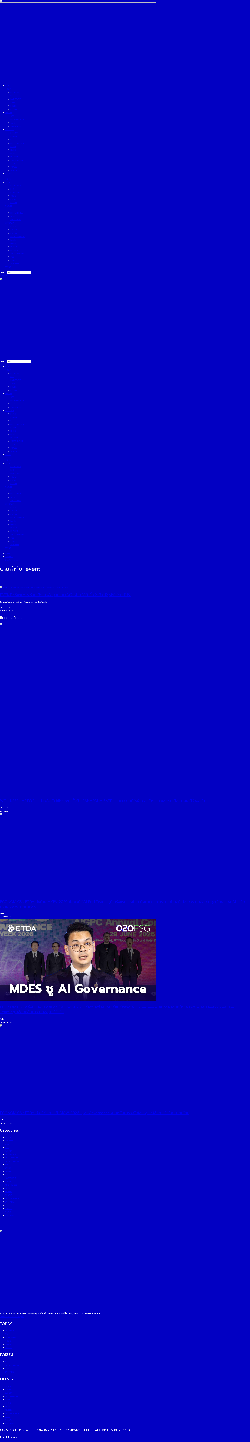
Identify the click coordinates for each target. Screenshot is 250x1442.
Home (7, 553)
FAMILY (13, 146)
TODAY (8, 89)
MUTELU (14, 156)
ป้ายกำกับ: (12, 560)
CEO (12, 116)
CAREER (13, 136)
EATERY (13, 140)
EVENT (8, 173)
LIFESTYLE (9, 129)
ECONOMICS (15, 92)
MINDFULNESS (11, 1185)
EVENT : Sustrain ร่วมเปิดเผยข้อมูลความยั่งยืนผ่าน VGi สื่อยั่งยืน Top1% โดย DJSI (65, 595)
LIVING (13, 150)
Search (3, 272)
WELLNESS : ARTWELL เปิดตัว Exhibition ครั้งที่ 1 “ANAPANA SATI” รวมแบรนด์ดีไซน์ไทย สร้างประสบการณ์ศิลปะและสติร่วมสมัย (102, 801)
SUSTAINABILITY (17, 160)
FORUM (8, 112)
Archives (9, 556)
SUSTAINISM (15, 126)
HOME (8, 85)
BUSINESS (14, 106)
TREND (13, 102)
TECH (12, 163)
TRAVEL (13, 167)
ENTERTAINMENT (17, 143)
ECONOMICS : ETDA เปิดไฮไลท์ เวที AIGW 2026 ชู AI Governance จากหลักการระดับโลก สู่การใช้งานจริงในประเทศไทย (94, 1113)
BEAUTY (14, 133)
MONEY (13, 153)
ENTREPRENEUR (17, 119)
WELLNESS (14, 170)
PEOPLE (13, 109)
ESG (12, 95)
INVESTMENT (16, 99)
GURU (12, 123)
